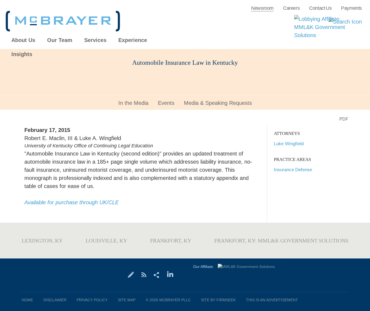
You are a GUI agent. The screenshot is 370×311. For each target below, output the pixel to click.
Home (27, 300)
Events (166, 103)
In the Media (133, 103)
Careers (291, 8)
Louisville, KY (106, 240)
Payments (351, 8)
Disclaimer (54, 300)
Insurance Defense (293, 169)
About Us (23, 40)
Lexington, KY (42, 240)
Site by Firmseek (218, 300)
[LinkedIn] (170, 274)
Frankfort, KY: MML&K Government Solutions (281, 240)
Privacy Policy (92, 300)
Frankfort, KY (170, 240)
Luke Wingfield (289, 143)
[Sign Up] (131, 274)
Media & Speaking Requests (218, 103)
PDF (343, 119)
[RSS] (143, 274)
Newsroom (262, 8)
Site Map (126, 300)
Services (95, 40)
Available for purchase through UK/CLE (71, 202)
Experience (132, 40)
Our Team (59, 40)
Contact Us (320, 8)
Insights (21, 54)
